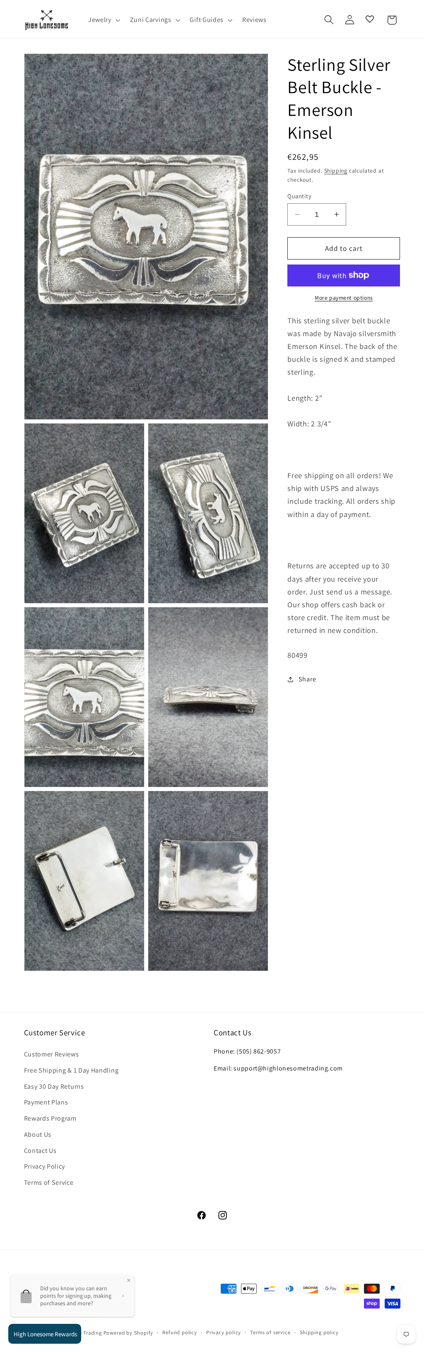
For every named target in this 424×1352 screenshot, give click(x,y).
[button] (103, 20)
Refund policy (179, 1332)
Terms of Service (49, 1182)
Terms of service (270, 1332)
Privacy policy (223, 1332)
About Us (38, 1134)
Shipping (335, 170)
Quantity (299, 196)
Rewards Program (50, 1118)
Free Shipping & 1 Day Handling (71, 1070)
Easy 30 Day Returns (54, 1086)
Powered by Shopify (129, 1332)
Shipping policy (319, 1332)
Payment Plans (46, 1102)
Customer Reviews (51, 1054)
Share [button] (307, 679)
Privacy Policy (44, 1166)
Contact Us (40, 1150)
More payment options (344, 297)
